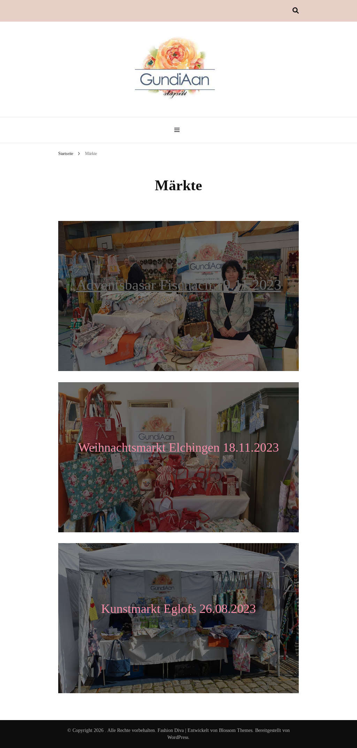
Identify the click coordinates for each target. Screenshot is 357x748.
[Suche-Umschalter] (296, 10)
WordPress (177, 737)
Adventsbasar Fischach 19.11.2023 (178, 285)
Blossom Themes (235, 730)
